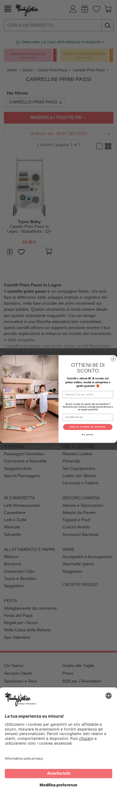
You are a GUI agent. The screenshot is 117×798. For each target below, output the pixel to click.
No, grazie (88, 434)
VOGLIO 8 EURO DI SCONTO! (87, 427)
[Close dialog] (113, 359)
